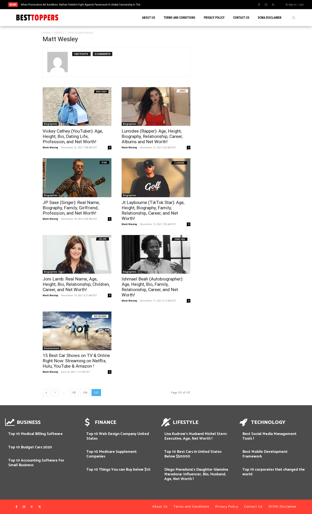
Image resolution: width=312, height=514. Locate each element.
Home (46, 32)
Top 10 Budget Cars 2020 (30, 447)
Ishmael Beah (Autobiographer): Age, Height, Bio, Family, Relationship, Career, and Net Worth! (152, 286)
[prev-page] (46, 392)
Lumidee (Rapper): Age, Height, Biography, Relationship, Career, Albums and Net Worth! (152, 136)
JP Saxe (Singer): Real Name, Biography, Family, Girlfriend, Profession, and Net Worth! (71, 208)
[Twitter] (273, 5)
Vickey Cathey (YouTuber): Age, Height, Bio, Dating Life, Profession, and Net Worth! (73, 136)
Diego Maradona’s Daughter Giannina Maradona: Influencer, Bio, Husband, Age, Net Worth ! (196, 474)
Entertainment (51, 348)
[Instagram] (266, 5)
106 (85, 392)
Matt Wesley (50, 147)
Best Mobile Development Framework (265, 454)
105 (74, 392)
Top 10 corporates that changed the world (273, 471)
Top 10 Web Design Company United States (117, 436)
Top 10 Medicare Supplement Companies (111, 454)
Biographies (50, 123)
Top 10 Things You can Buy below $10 (118, 469)
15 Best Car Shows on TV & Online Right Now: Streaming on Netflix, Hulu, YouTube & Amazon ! (76, 361)
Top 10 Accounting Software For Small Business (36, 462)
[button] (293, 17)
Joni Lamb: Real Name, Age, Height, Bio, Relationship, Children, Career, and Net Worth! (76, 284)
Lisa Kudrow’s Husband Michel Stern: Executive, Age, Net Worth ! (195, 436)
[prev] (167, 4)
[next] (173, 4)
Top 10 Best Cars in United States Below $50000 (193, 454)
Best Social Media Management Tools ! (269, 436)
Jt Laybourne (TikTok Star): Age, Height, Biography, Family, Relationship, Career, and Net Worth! (153, 210)
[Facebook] (259, 5)
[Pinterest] (32, 507)
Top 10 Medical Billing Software (35, 434)
